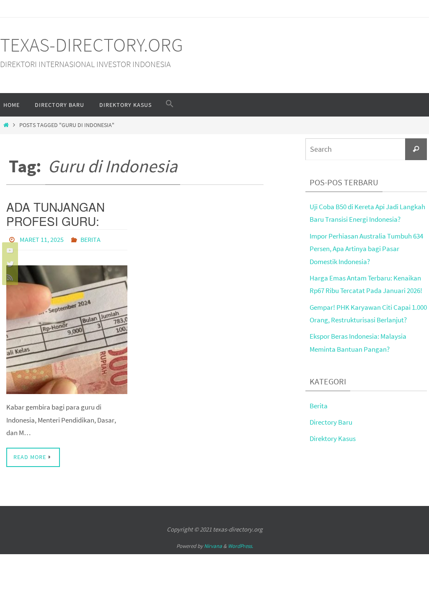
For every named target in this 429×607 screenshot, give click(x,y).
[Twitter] (9, 264)
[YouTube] (9, 250)
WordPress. (240, 543)
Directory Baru (331, 422)
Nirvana (213, 543)
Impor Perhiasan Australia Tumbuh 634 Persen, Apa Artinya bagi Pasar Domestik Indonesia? (366, 248)
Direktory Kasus (333, 438)
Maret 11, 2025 (42, 238)
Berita (90, 238)
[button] (169, 104)
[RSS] (9, 277)
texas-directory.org (91, 45)
